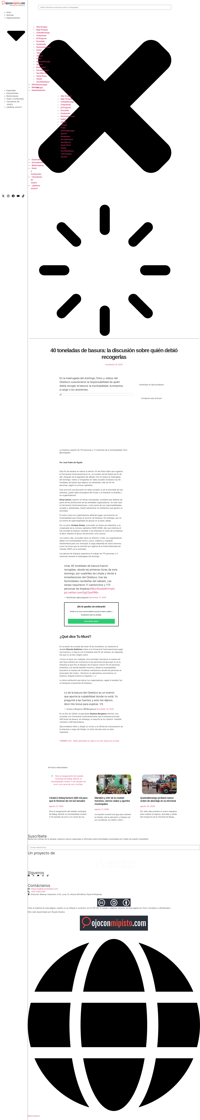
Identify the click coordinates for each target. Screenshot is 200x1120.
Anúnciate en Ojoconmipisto (151, 384)
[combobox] (104, 7)
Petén (38, 59)
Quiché (39, 64)
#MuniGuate (97, 588)
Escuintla (40, 41)
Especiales (11, 90)
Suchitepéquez (43, 82)
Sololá (39, 79)
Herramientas (12, 93)
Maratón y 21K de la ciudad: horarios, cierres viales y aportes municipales (112, 800)
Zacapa (64, 157)
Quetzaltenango (43, 62)
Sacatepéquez (42, 70)
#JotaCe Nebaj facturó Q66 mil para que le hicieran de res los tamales (68, 799)
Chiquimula (41, 36)
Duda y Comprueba (15, 99)
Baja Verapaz (42, 30)
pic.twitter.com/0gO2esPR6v (81, 592)
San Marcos (41, 73)
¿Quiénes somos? (14, 107)
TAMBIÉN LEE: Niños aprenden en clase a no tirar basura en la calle (89, 741)
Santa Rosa (41, 76)
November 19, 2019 (105, 709)
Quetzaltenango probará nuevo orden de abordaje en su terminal (158, 799)
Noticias (10, 15)
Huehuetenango (43, 47)
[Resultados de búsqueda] (104, 270)
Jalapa (39, 53)
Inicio (8, 12)
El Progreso (41, 38)
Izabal (38, 50)
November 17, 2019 (97, 597)
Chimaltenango (43, 33)
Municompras (12, 96)
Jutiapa (39, 56)
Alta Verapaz (41, 27)
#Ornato (110, 588)
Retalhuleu (41, 67)
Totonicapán (41, 85)
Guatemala (41, 44)
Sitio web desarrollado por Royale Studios (46, 912)
